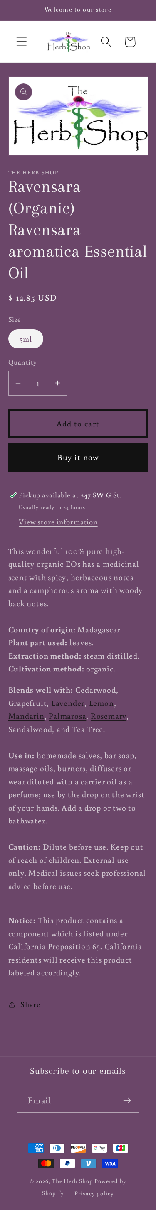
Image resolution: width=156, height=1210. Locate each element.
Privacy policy (94, 1193)
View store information (58, 522)
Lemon (101, 703)
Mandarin (26, 715)
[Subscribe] (127, 1100)
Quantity (22, 362)
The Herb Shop (72, 1181)
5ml (26, 339)
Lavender (67, 703)
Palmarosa (67, 715)
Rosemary (108, 715)
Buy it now (78, 457)
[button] (21, 42)
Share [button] (30, 1004)
